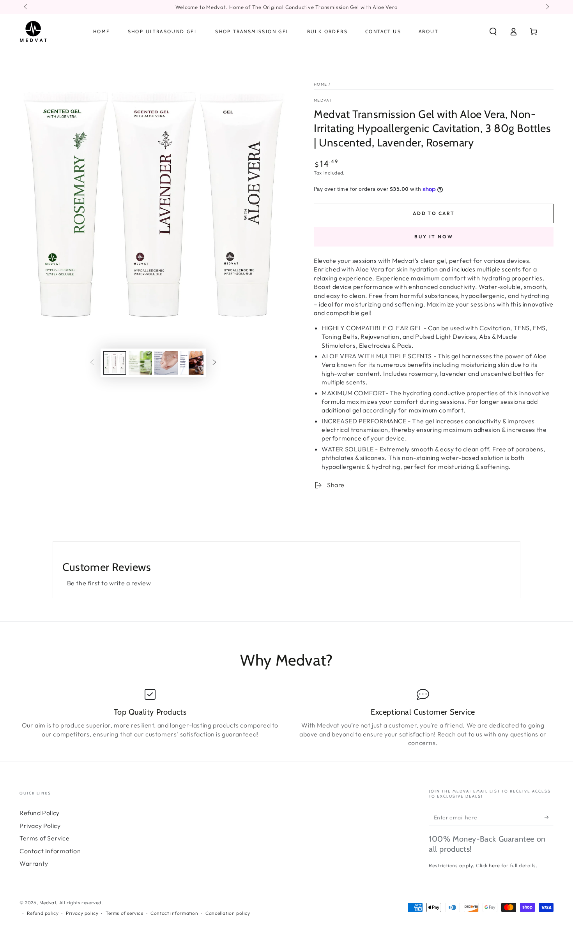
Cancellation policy (227, 913)
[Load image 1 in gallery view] (114, 363)
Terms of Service (44, 838)
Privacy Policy (39, 826)
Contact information (174, 913)
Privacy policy (82, 913)
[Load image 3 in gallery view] (166, 363)
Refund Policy (39, 813)
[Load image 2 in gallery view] (140, 363)
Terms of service (124, 913)
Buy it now (433, 237)
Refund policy (43, 913)
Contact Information (50, 851)
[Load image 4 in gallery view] (191, 363)
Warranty (33, 863)
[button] (493, 31)
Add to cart (434, 213)
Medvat (323, 100)
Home (320, 84)
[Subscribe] (549, 817)
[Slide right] (547, 7)
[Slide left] (26, 7)
